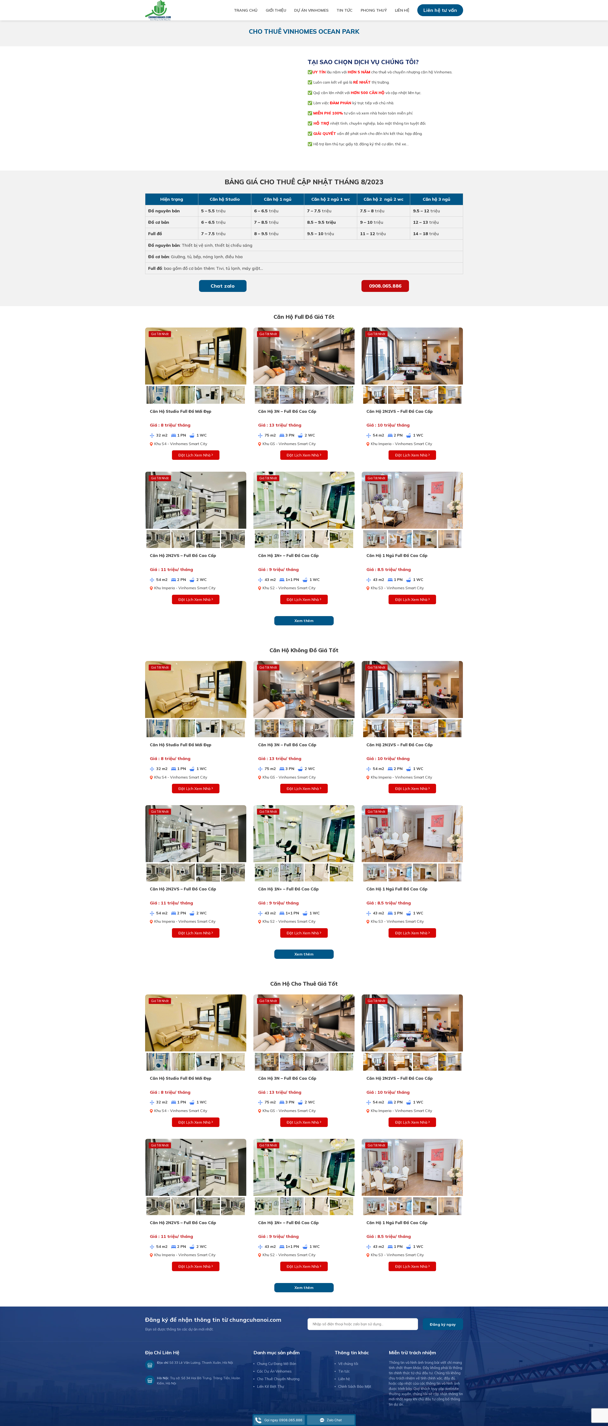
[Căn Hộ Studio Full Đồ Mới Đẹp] (195, 355)
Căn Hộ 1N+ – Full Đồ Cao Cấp (288, 555)
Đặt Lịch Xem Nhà (194, 455)
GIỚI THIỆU (276, 10)
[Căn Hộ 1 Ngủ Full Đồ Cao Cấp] (412, 499)
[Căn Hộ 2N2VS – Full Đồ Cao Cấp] (195, 499)
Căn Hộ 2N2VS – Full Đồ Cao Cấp (183, 555)
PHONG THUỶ (374, 10)
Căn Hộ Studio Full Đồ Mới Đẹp (180, 411)
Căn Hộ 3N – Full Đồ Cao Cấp (287, 411)
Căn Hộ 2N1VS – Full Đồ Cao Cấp (399, 411)
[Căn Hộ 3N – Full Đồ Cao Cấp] (304, 355)
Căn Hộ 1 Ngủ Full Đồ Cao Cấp (397, 555)
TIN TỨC (344, 10)
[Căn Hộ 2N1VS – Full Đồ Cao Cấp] (412, 355)
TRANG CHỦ (246, 10)
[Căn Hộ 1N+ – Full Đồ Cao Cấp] (304, 499)
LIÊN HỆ (402, 10)
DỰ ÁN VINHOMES (311, 10)
